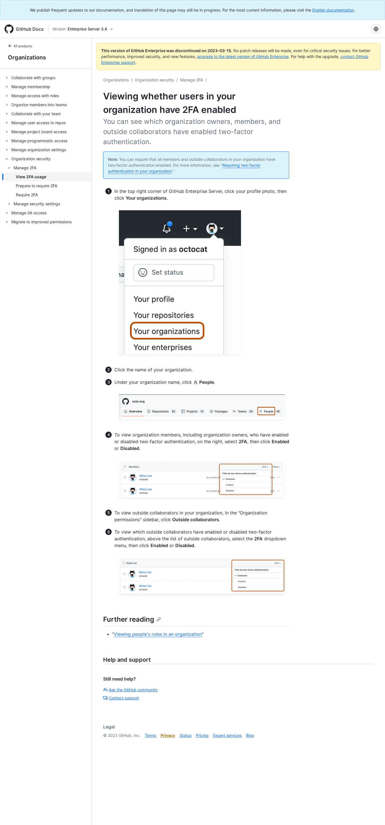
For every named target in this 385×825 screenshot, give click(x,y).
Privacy (168, 735)
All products (23, 46)
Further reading (128, 619)
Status (185, 735)
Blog (250, 735)
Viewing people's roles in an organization (158, 634)
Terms (150, 735)
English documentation (333, 10)
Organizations (27, 57)
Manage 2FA (191, 79)
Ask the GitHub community (133, 689)
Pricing (202, 735)
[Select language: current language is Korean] (375, 29)
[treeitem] (48, 77)
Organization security (154, 79)
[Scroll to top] (372, 812)
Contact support (124, 697)
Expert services (227, 735)
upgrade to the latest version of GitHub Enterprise (243, 56)
